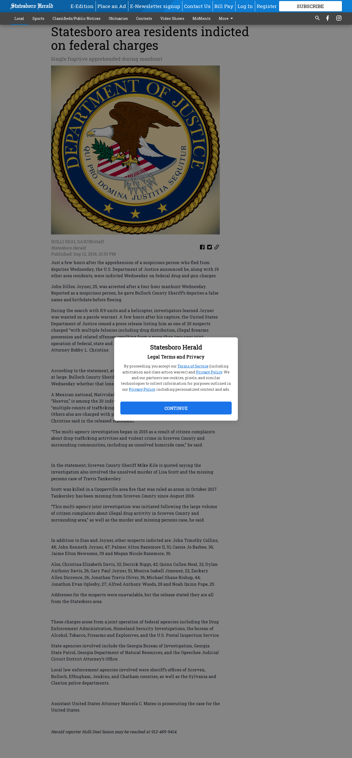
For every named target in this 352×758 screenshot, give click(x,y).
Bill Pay (223, 6)
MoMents (201, 18)
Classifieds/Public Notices (76, 18)
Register (267, 6)
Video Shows (172, 18)
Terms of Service (193, 366)
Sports (38, 18)
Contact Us (197, 6)
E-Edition (82, 6)
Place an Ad (111, 6)
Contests (144, 18)
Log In (245, 6)
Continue (176, 408)
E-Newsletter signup (155, 6)
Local (19, 18)
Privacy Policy (209, 372)
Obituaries (118, 18)
